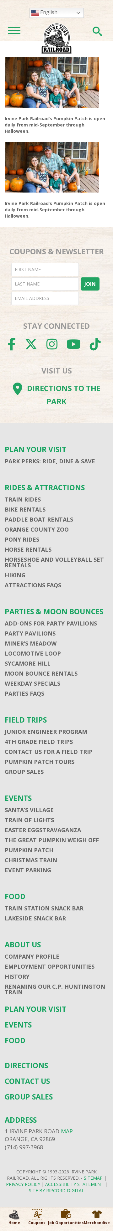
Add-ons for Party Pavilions (51, 623)
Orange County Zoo (37, 529)
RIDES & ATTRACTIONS (45, 487)
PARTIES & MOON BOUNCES (54, 611)
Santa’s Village (29, 810)
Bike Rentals (25, 509)
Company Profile (32, 956)
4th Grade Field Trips (39, 741)
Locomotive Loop (33, 653)
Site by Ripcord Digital (56, 1190)
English (48, 12)
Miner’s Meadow (30, 643)
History (17, 976)
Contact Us (27, 1081)
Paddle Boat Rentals (39, 519)
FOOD (15, 896)
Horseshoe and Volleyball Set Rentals (54, 562)
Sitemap (93, 1178)
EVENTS (18, 798)
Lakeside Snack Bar (35, 918)
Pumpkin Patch (29, 850)
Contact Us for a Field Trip (49, 751)
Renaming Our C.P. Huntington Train (55, 989)
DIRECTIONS (26, 1065)
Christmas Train (31, 860)
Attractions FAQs (33, 585)
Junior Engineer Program (46, 731)
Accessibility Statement (74, 1184)
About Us (23, 944)
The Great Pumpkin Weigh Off (52, 840)
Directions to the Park (63, 395)
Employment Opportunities (49, 966)
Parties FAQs (24, 693)
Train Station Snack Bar (44, 908)
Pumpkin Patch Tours (39, 761)
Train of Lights (29, 820)
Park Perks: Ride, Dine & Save (50, 461)
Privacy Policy (23, 1184)
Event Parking (28, 870)
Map (67, 1131)
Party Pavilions (30, 633)
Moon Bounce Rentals (41, 673)
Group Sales (24, 771)
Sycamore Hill (28, 663)
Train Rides (23, 499)
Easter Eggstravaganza (43, 830)
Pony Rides (22, 539)
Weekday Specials (32, 683)
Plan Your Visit (35, 449)
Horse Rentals (28, 549)
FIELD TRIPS (26, 720)
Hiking (15, 575)
